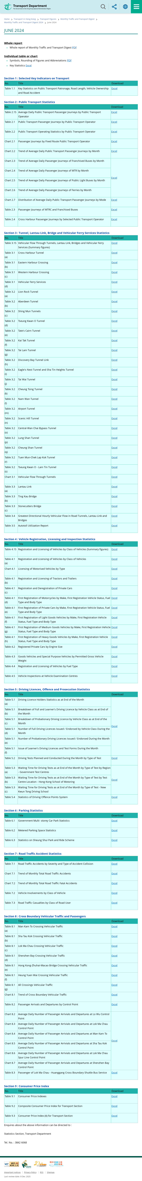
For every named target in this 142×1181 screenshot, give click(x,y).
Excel (29, 65)
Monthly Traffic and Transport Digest (77, 19)
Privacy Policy (30, 1172)
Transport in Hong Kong (25, 19)
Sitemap (50, 1172)
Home (7, 19)
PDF (74, 47)
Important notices (12, 1172)
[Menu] (136, 6)
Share (114, 6)
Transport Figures (48, 19)
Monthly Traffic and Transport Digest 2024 (23, 22)
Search (103, 6)
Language (125, 6)
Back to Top (137, 1176)
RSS (41, 1172)
